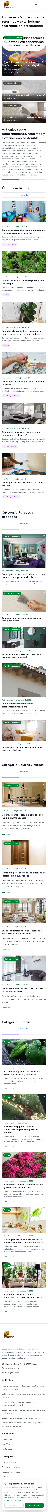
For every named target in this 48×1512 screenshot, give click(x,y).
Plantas (6, 295)
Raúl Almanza (7, 327)
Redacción (8, 1433)
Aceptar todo (34, 1505)
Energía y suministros (13, 37)
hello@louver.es (12, 1372)
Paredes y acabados (12, 83)
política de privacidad (12, 1500)
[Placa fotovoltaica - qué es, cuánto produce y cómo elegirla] (24, 54)
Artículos (7, 1380)
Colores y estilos (9, 244)
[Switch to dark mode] (36, 4)
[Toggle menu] (43, 5)
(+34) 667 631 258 (13, 1368)
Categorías (8, 1456)
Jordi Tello (6, 226)
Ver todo (24, 195)
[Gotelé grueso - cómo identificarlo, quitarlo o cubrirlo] (24, 90)
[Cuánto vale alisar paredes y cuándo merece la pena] (24, 112)
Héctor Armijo (7, 378)
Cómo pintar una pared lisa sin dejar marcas (21, 1418)
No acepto (14, 1505)
